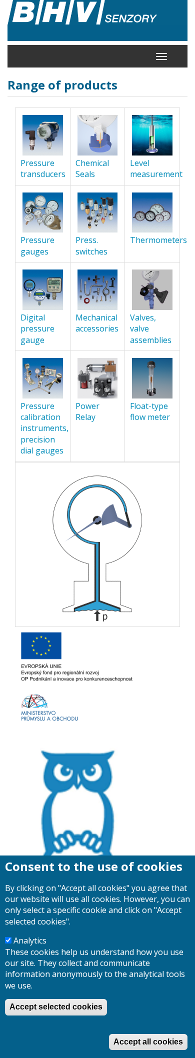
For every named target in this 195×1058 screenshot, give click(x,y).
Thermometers (158, 240)
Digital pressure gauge (37, 329)
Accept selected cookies (56, 1006)
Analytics (30, 940)
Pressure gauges (37, 245)
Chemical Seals (92, 169)
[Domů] (98, 20)
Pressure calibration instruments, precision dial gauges (44, 428)
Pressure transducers (43, 169)
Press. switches (92, 245)
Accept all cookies (148, 1042)
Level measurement (156, 169)
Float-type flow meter (150, 411)
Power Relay (88, 411)
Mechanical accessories (97, 323)
